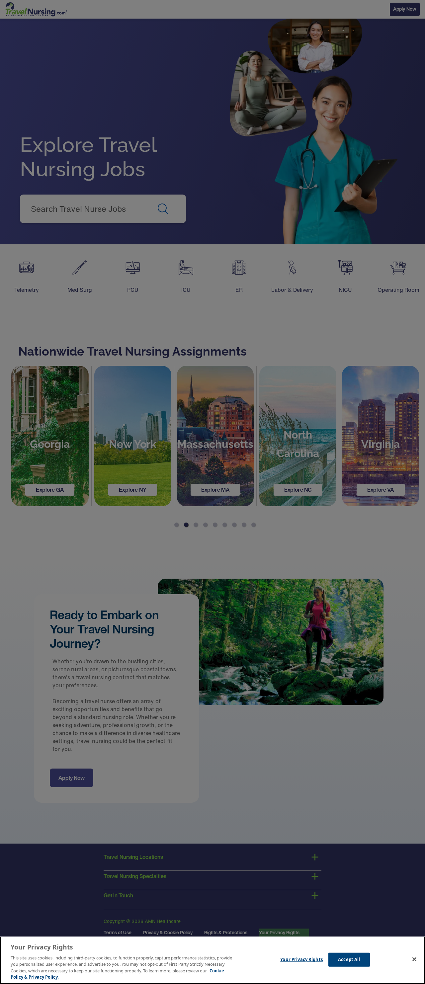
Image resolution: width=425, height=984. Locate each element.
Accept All (349, 959)
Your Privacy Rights (301, 959)
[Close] (414, 959)
